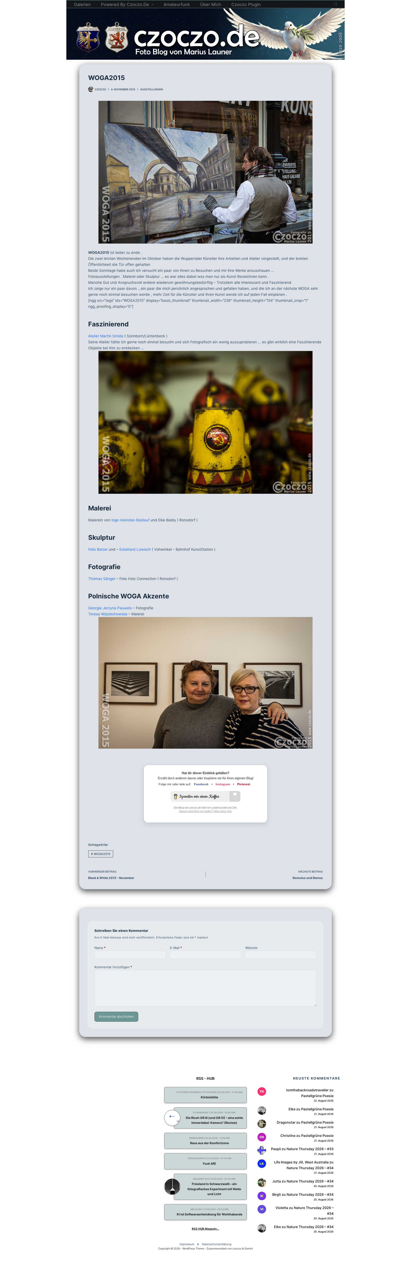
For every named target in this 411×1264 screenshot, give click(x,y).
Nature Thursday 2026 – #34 (310, 1168)
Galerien (82, 4)
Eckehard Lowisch (135, 549)
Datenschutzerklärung (216, 1244)
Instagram (223, 784)
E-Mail (176, 948)
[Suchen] (335, 4)
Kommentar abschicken (116, 1016)
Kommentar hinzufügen (113, 967)
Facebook (201, 784)
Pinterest (243, 784)
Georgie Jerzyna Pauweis (110, 608)
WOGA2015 (100, 854)
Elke (292, 1109)
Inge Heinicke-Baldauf (130, 520)
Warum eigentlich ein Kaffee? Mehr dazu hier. (205, 811)
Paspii (276, 1149)
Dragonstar (286, 1122)
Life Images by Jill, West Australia (301, 1162)
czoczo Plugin (246, 4)
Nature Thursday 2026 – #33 (310, 1149)
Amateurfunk (177, 4)
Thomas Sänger (101, 579)
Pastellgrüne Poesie (317, 1096)
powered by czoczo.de (125, 4)
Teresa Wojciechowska (107, 614)
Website (251, 948)
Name (100, 948)
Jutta (276, 1181)
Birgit (276, 1194)
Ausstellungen (151, 89)
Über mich (210, 4)
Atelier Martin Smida (105, 336)
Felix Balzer (98, 549)
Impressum (187, 1244)
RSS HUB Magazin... (205, 1228)
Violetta (281, 1208)
